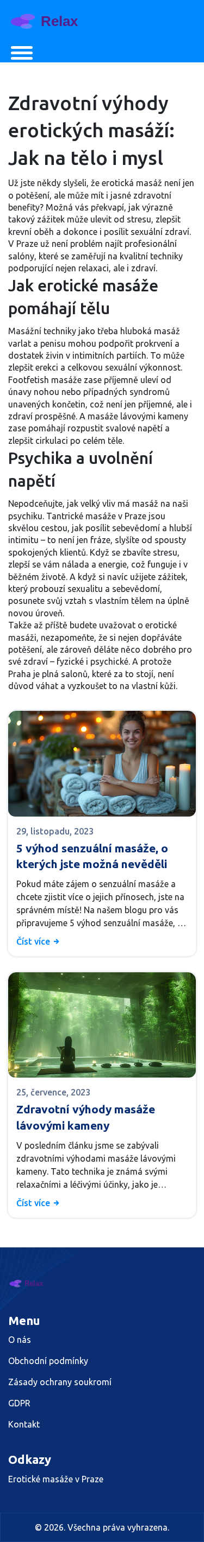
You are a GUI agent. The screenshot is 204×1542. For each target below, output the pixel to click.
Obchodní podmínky (48, 1361)
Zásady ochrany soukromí (60, 1382)
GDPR (19, 1403)
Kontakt (24, 1424)
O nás (19, 1340)
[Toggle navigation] (21, 52)
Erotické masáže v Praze (55, 1479)
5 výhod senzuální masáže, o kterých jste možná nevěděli (92, 856)
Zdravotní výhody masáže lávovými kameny (85, 1117)
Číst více (34, 941)
